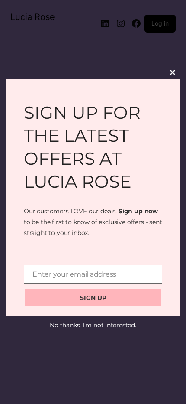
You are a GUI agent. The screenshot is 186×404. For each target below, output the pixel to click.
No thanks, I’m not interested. (93, 325)
